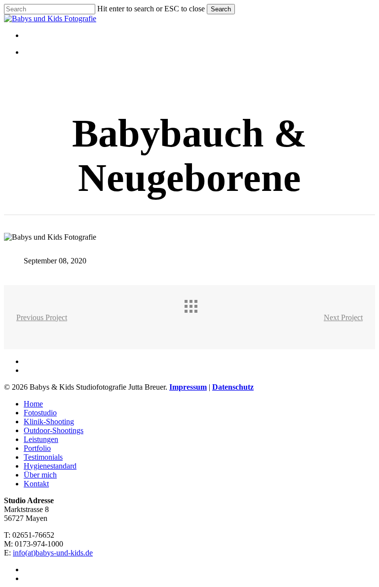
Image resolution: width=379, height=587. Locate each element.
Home (33, 404)
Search (221, 9)
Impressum (188, 387)
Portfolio (37, 448)
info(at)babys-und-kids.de (53, 553)
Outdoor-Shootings (53, 430)
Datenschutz (233, 387)
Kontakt (36, 483)
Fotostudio (40, 412)
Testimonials (43, 457)
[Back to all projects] (199, 315)
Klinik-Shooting (49, 421)
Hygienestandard (50, 466)
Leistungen (41, 439)
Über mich (40, 475)
